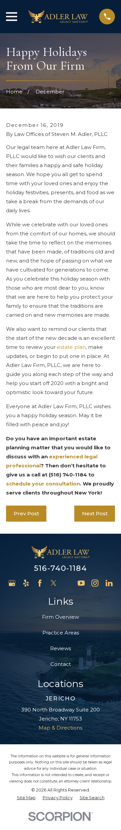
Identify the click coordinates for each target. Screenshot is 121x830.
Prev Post (26, 513)
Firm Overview (60, 617)
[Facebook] (39, 583)
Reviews (60, 648)
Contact (60, 664)
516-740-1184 (60, 568)
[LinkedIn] (109, 583)
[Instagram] (94, 583)
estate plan (71, 347)
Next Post (95, 513)
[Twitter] (53, 583)
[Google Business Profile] (11, 583)
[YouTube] (81, 583)
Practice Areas (60, 632)
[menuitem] (26, 798)
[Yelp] (26, 583)
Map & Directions (60, 728)
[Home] (58, 16)
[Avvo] (67, 583)
